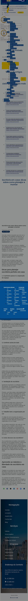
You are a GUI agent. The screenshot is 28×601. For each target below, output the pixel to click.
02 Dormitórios (9, 293)
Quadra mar (15, 313)
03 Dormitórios (9, 296)
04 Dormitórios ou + (9, 300)
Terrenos (24, 302)
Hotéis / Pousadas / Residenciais (24, 297)
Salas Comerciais (24, 291)
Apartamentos (8, 287)
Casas (12, 287)
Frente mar (8, 313)
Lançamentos (20, 309)
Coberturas (9, 303)
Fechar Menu (23, 308)
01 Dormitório (9, 289)
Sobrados (17, 300)
